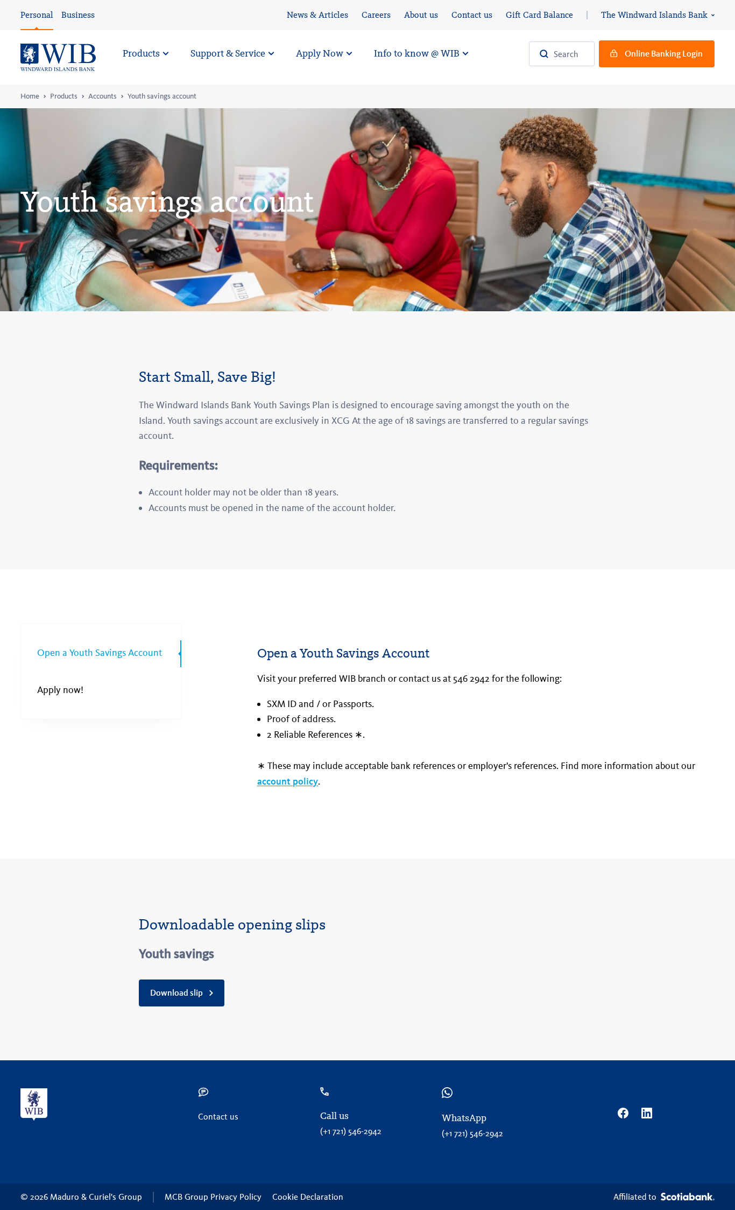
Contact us (471, 15)
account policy (287, 781)
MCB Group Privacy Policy (213, 1197)
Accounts (102, 96)
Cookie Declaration (307, 1197)
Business (78, 15)
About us (421, 15)
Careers (376, 15)
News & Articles (317, 15)
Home (29, 96)
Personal (36, 15)
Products (63, 96)
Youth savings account (162, 96)
